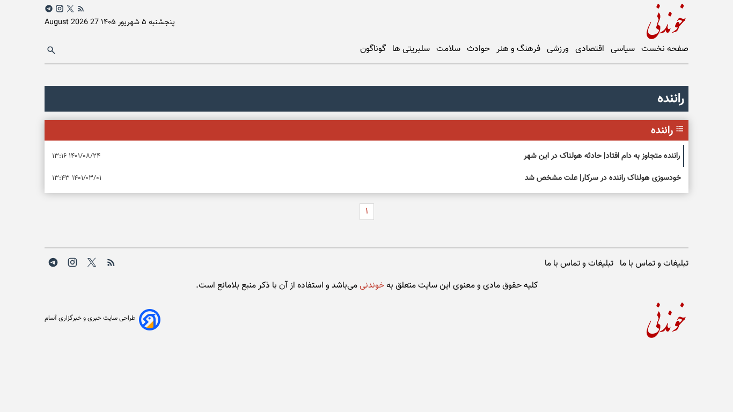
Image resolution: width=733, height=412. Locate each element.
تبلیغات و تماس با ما (654, 263)
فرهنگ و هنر (519, 49)
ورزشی (559, 49)
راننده (662, 130)
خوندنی (370, 285)
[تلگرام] (49, 8)
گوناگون (374, 49)
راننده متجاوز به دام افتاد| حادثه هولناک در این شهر (602, 156)
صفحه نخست (664, 49)
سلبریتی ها (412, 49)
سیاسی (624, 49)
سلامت (449, 49)
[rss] (81, 8)
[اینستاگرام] (59, 8)
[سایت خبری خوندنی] (527, 19)
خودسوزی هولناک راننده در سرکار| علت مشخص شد (603, 178)
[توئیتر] (70, 8)
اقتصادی (590, 49)
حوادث (479, 49)
